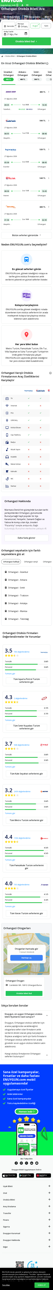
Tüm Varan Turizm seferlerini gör (26, 913)
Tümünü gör (10, 673)
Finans (6, 1220)
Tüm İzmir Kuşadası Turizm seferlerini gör (26, 727)
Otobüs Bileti (10, 56)
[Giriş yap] (22, 5)
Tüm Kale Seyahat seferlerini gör (26, 773)
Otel (5, 1193)
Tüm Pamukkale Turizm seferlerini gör (26, 867)
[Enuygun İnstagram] (21, 1163)
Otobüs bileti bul (24, 993)
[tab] (11, 17)
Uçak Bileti (8, 1186)
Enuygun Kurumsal (11, 1233)
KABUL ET (42, 1285)
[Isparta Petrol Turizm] (28, 391)
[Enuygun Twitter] (26, 1163)
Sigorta (6, 1226)
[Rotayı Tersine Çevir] (15, 26)
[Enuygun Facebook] (16, 1163)
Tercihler (6, 1285)
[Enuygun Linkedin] (31, 1163)
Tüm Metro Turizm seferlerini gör (26, 820)
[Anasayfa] (2, 56)
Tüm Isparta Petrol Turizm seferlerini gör (26, 680)
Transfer (7, 1213)
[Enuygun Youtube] (36, 1163)
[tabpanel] (26, 34)
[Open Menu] (27, 5)
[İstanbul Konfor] (40, 391)
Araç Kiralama (9, 1206)
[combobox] (10, 28)
